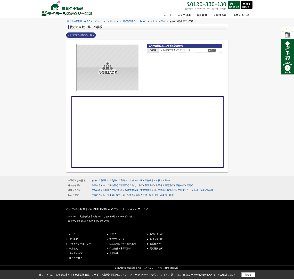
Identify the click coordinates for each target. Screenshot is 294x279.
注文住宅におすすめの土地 (122, 243)
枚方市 (95, 180)
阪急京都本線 (132, 190)
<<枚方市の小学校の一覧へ (81, 35)
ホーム (72, 234)
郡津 (171, 195)
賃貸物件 (113, 253)
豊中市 (168, 180)
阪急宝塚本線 (206, 190)
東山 (105, 185)
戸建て (112, 234)
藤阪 (138, 195)
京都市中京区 (136, 180)
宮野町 (190, 185)
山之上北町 (137, 185)
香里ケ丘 (96, 185)
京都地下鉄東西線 (167, 190)
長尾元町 (169, 185)
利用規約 (73, 248)
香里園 (110, 195)
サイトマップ (75, 253)
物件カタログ (75, 258)
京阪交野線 (117, 190)
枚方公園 (120, 195)
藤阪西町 (125, 185)
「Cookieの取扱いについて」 (203, 275)
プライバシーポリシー (80, 243)
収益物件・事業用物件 (120, 248)
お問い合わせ (156, 234)
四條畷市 (149, 180)
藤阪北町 (149, 185)
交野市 (115, 180)
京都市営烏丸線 (148, 190)
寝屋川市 (105, 180)
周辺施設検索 (156, 248)
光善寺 (130, 195)
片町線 (106, 190)
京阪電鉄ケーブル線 (188, 190)
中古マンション (117, 239)
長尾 (145, 195)
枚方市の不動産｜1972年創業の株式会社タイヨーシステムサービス (107, 208)
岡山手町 (114, 185)
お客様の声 (155, 243)
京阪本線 (96, 190)
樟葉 (103, 195)
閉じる (248, 274)
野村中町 (180, 185)
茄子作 (159, 185)
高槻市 (123, 180)
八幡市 (159, 180)
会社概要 (73, 239)
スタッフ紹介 (156, 239)
